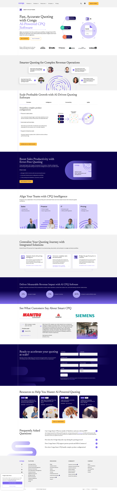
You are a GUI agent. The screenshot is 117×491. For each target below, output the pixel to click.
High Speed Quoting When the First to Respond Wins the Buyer (47, 391)
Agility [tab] (88, 102)
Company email (64, 352)
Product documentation (54, 470)
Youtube (21, 469)
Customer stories (53, 460)
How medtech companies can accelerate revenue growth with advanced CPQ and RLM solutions (28, 391)
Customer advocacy (72, 462)
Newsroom (90, 462)
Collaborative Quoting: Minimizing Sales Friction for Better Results (87, 391)
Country (81, 363)
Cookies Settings (12, 486)
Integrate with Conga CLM (86, 260)
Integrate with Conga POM (33, 260)
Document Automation (32, 460)
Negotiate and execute (32, 468)
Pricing (29, 476)
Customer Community (72, 459)
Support (51, 474)
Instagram (21, 467)
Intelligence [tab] (48, 102)
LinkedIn (21, 459)
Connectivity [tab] (68, 102)
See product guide (26, 176)
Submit (64, 369)
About (89, 459)
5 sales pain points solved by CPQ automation (68, 390)
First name (63, 346)
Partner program (71, 464)
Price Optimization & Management (34, 465)
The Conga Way (91, 463)
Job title (62, 363)
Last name (82, 346)
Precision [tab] (28, 102)
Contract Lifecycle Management (34, 462)
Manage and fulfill (31, 470)
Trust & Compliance (91, 460)
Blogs (51, 459)
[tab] (32, 311)
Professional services (54, 468)
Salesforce (80, 427)
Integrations (30, 474)
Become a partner (71, 465)
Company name (64, 357)
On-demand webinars (54, 462)
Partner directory (71, 467)
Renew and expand (32, 471)
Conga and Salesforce (32, 473)
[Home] (21, 3)
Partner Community (72, 469)
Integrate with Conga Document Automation (59, 261)
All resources (52, 465)
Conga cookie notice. (12, 480)
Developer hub (53, 472)
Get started (24, 38)
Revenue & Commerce (32, 463)
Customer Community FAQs (73, 461)
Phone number (83, 357)
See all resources (58, 416)
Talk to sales (35, 38)
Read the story (25, 330)
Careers (89, 465)
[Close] (22, 475)
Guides (51, 463)
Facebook (21, 464)
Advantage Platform (32, 459)
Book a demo (93, 3)
